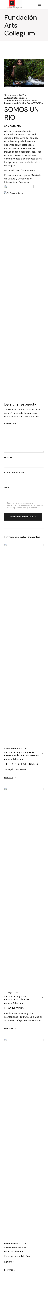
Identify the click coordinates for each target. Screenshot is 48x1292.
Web (6, 487)
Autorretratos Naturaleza (17, 100)
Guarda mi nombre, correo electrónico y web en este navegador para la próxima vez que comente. (25, 505)
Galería (34, 100)
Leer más (8, 777)
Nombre (9, 457)
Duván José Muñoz (17, 1256)
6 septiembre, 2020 (14, 1243)
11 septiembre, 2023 (14, 95)
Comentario (10, 423)
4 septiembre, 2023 (14, 748)
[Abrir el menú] (39, 4)
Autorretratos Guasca (15, 98)
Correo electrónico (14, 472)
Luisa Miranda (14, 1008)
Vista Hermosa (19, 1247)
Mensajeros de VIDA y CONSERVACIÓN (23, 103)
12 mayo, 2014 (11, 992)
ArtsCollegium (13, 759)
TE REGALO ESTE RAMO (21, 764)
